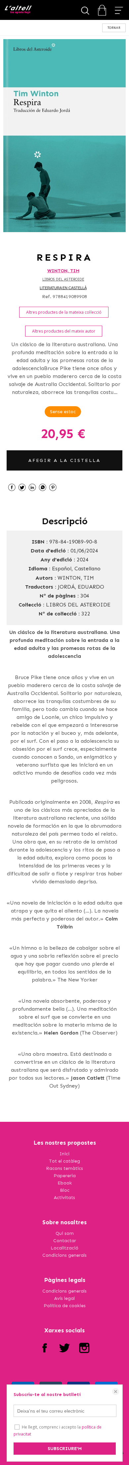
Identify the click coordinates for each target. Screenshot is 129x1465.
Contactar (64, 1240)
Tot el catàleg (64, 1161)
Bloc (64, 1190)
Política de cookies (65, 1305)
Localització (64, 1248)
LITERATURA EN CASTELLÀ (63, 288)
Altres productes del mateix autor (63, 331)
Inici (64, 1154)
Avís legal (64, 1298)
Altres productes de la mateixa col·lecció (64, 312)
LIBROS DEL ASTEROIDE (63, 279)
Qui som (65, 1233)
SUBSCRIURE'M (65, 1448)
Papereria (65, 1175)
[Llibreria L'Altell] (18, 10)
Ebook (65, 1183)
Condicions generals (64, 1255)
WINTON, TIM (63, 271)
